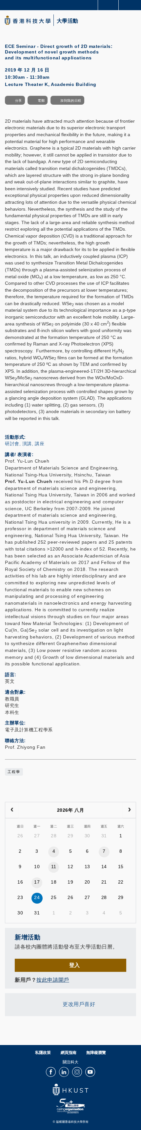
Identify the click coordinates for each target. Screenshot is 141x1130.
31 (104, 835)
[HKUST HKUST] (27, 20)
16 (20, 882)
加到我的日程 (70, 100)
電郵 (41, 100)
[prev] (11, 810)
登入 (74, 965)
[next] (129, 810)
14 (104, 866)
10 (37, 866)
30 (87, 835)
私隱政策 (43, 1052)
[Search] (131, 4)
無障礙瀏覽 (96, 1052)
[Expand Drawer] (108, 5)
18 (53, 882)
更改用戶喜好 (79, 1004)
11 (53, 866)
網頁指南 (68, 1052)
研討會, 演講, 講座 (24, 443)
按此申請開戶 (52, 980)
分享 (18, 100)
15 (121, 866)
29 (70, 835)
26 (20, 835)
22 (121, 882)
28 (53, 835)
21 (104, 882)
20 (87, 882)
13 (87, 866)
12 (70, 866)
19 (70, 882)
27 (37, 835)
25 (53, 897)
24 (37, 897)
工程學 (14, 772)
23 (20, 897)
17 (37, 882)
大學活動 (67, 21)
